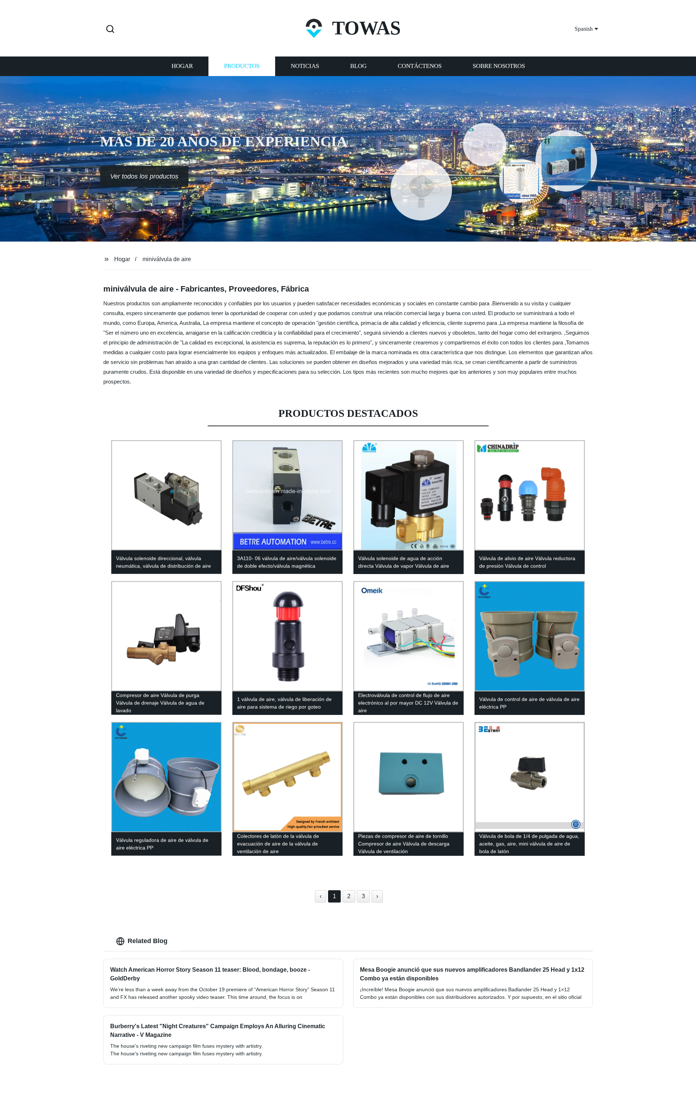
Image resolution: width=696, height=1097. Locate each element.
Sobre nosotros (499, 66)
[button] (110, 29)
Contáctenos (420, 66)
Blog (358, 66)
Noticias (305, 66)
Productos (242, 66)
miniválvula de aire (166, 259)
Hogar (182, 66)
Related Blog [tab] (147, 941)
